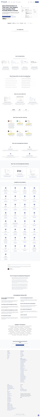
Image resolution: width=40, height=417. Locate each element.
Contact (21, 387)
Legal (21, 386)
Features (8, 351)
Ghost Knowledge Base (21, 328)
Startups (8, 392)
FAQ (7, 358)
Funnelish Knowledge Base (28, 330)
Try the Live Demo (13, 16)
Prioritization (8, 353)
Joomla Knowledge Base (23, 331)
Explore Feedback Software (7, 176)
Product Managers (9, 393)
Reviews (8, 357)
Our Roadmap (22, 354)
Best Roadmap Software (10, 387)
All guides (8, 389)
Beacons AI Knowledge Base (16, 329)
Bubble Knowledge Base (29, 329)
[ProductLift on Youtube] (21, 397)
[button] (29, 2)
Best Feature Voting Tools (10, 386)
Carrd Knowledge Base (16, 328)
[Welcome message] (38, 415)
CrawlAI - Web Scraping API (23, 390)
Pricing (8, 356)
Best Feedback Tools (9, 385)
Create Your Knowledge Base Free (6, 16)
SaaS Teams (8, 391)
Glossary (21, 356)
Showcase (8, 355)
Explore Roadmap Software (20, 176)
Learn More (15, 192)
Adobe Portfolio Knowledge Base (28, 328)
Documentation (22, 351)
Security (21, 352)
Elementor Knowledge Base (22, 330)
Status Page (21, 353)
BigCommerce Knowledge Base (23, 329)
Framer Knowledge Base (10, 328)
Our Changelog (22, 355)
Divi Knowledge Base (11, 330)
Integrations (8, 352)
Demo (8, 354)
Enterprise (8, 394)
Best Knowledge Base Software (10, 388)
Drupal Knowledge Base (16, 330)
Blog (20, 385)
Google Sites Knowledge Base (11, 331)
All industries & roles (9, 395)
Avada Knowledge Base (10, 329)
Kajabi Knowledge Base (29, 331)
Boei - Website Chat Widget (23, 389)
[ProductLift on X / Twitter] (20, 397)
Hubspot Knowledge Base (17, 331)
